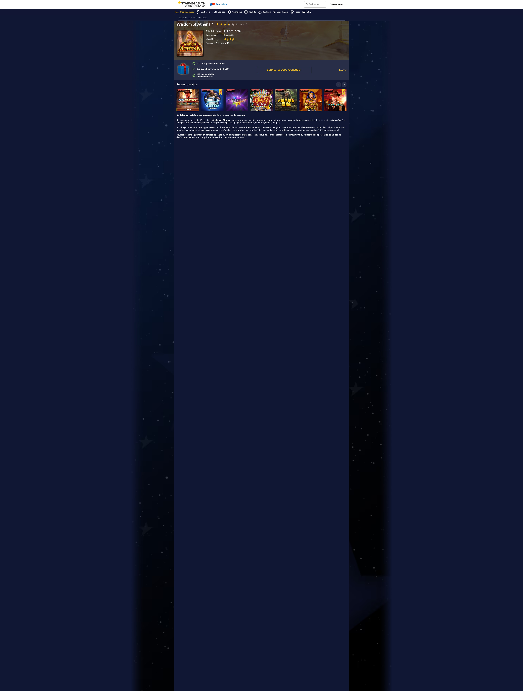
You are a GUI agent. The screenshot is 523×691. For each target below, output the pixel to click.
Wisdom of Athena (200, 18)
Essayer (342, 70)
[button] (284, 70)
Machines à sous (184, 18)
